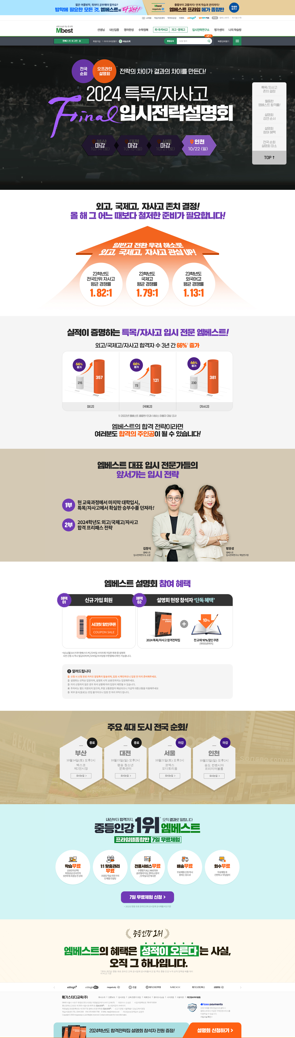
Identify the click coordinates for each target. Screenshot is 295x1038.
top (269, 157)
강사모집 (121, 997)
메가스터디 (113, 987)
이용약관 (180, 997)
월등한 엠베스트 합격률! (269, 103)
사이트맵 (170, 997)
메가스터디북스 (199, 987)
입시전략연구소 (200, 29)
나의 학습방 (235, 29)
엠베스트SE (224, 18)
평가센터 (219, 29)
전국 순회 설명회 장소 (269, 144)
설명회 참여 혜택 (269, 130)
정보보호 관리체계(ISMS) (192, 1008)
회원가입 (96, 41)
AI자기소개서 (178, 29)
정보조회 (99, 1006)
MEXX (177, 987)
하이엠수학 (236, 18)
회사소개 (101, 997)
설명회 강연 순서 (269, 116)
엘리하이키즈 (92, 987)
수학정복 (143, 29)
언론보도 (111, 997)
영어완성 (129, 29)
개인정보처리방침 (193, 997)
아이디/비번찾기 (110, 41)
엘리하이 (72, 987)
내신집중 (114, 29)
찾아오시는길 (159, 997)
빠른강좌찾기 (223, 41)
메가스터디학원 (153, 987)
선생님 (101, 29)
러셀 (132, 987)
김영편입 (219, 987)
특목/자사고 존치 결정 (269, 89)
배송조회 (126, 41)
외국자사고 (161, 29)
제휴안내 (147, 997)
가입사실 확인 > (206, 1017)
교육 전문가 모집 (134, 997)
